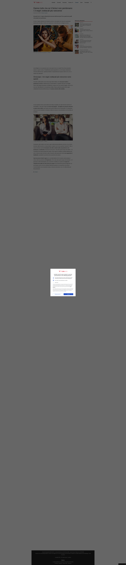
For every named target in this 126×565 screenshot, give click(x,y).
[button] (63, 282)
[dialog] (63, 282)
